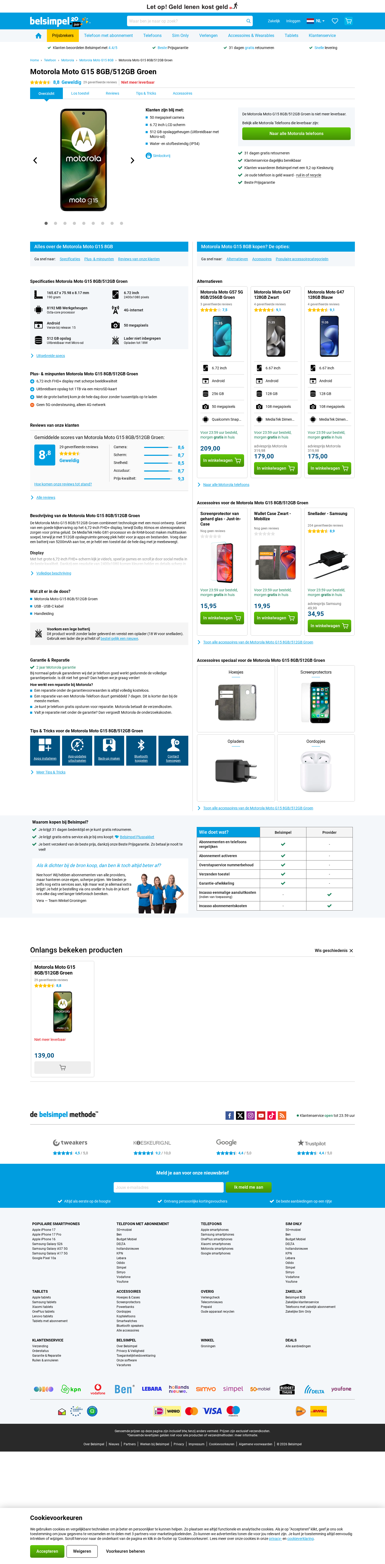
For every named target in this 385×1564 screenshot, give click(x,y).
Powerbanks (125, 1307)
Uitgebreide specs (50, 356)
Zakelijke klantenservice (302, 1302)
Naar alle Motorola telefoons (226, 485)
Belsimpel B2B (295, 1297)
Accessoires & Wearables (251, 35)
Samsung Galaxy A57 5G (50, 1249)
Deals (291, 1340)
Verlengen (208, 35)
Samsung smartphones (217, 1234)
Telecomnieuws (212, 1302)
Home (34, 60)
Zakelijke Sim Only (298, 1311)
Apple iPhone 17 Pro (46, 1234)
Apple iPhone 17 (44, 1230)
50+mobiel (124, 1230)
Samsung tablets (44, 1302)
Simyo (121, 1272)
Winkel (207, 1340)
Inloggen (293, 21)
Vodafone (123, 1277)
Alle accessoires (128, 1330)
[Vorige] (35, 160)
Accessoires (262, 259)
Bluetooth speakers (130, 1326)
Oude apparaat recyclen (217, 1311)
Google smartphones (215, 1253)
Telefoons (152, 35)
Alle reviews (45, 497)
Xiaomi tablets (42, 1307)
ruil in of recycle (308, 175)
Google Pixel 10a (44, 1258)
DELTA (121, 1244)
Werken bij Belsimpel (154, 1444)
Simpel (121, 1267)
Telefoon (50, 60)
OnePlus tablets (43, 1311)
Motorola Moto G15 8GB (96, 60)
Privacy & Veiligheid (130, 1351)
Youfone (122, 1282)
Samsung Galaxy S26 (47, 1244)
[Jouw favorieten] (335, 21)
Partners (130, 1444)
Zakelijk (293, 1291)
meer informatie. (246, 1435)
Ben (119, 1234)
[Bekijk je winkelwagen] (348, 21)
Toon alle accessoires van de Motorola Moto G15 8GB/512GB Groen (258, 642)
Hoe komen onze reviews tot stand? (63, 484)
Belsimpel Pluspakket (137, 837)
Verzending (40, 1346)
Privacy (179, 1444)
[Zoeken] (248, 21)
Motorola (67, 60)
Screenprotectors (128, 1302)
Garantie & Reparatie (46, 1355)
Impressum (197, 1444)
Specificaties (70, 259)
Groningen (208, 1346)
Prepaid (206, 1307)
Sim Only (180, 35)
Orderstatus (40, 1351)
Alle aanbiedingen (298, 1346)
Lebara (121, 1258)
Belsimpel (126, 1340)
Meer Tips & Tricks (50, 772)
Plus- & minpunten (99, 259)
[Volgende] (132, 160)
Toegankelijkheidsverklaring (136, 1355)
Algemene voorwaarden (255, 1444)
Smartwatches (127, 1321)
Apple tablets (41, 1297)
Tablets (291, 35)
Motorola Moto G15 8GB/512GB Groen (146, 60)
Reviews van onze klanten (139, 259)
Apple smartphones (215, 1230)
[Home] (38, 35)
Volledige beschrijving (53, 573)
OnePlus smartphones (216, 1239)
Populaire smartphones (56, 1224)
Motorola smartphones (217, 1249)
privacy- (275, 1538)
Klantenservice (322, 35)
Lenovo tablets (42, 1316)
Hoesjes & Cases (128, 1297)
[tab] (46, 223)
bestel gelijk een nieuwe (119, 638)
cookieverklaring (300, 1538)
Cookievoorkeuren (221, 1444)
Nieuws (114, 1444)
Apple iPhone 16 (44, 1239)
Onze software (127, 1360)
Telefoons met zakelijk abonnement (310, 1307)
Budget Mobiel (127, 1239)
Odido (121, 1263)
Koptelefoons (126, 1316)
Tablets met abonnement (50, 1321)
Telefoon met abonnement (108, 35)
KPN (120, 1253)
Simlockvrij (161, 156)
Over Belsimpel (127, 1346)
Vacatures (124, 1365)
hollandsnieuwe (128, 1249)
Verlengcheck (210, 1297)
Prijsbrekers (63, 35)
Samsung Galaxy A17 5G (50, 1253)
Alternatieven (237, 259)
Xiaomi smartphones (216, 1244)
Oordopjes (124, 1311)
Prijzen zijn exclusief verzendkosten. (245, 1431)
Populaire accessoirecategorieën (302, 259)
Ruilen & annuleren (45, 1360)
